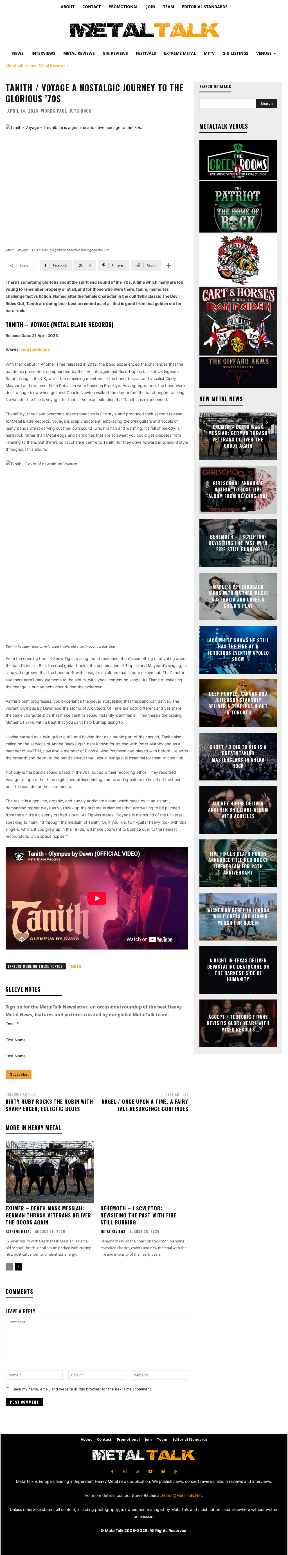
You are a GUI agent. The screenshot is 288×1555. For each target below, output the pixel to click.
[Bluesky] (163, 1472)
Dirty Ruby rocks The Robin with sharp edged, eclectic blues (49, 1105)
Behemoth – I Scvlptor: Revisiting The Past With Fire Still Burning (138, 1215)
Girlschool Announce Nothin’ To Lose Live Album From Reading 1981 (238, 489)
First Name (16, 1039)
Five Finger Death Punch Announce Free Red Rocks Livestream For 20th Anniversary (238, 863)
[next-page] (18, 1267)
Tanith (75, 966)
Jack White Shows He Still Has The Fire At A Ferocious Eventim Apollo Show (238, 649)
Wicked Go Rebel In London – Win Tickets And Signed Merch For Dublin (238, 916)
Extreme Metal (18, 1231)
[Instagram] (125, 1472)
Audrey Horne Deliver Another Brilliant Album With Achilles (238, 809)
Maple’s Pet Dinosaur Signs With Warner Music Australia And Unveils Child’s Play (238, 596)
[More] (169, 265)
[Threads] (176, 1472)
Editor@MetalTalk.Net (182, 1495)
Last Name (16, 1055)
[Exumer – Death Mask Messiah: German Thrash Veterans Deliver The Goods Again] (50, 1172)
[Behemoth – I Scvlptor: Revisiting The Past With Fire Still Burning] (144, 1172)
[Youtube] (150, 1472)
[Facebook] (112, 1472)
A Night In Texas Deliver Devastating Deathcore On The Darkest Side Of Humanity (238, 970)
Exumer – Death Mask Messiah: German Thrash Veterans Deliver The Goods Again (48, 1215)
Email (12, 1023)
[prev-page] (9, 1267)
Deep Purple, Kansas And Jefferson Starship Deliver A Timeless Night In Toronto (238, 703)
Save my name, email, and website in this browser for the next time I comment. (82, 1389)
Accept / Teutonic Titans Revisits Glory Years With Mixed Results (238, 1023)
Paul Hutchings (74, 111)
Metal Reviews (52, 65)
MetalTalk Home (20, 65)
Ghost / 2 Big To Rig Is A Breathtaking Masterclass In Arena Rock (238, 756)
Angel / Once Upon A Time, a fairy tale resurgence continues (145, 1105)
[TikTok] (138, 1472)
